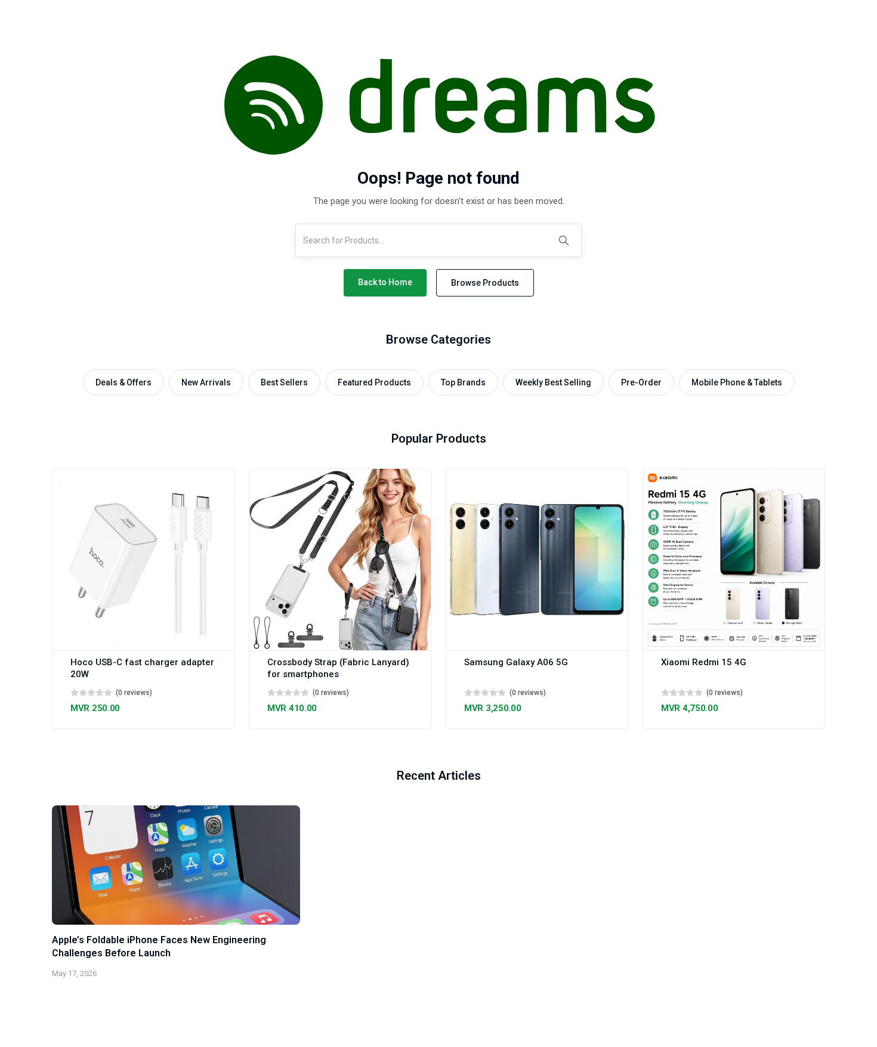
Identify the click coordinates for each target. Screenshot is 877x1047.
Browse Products (485, 283)
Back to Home (385, 282)
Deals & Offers (123, 382)
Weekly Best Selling (553, 382)
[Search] (564, 240)
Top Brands (463, 382)
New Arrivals (206, 382)
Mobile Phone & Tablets (736, 382)
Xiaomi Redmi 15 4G (703, 662)
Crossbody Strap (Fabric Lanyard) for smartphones (338, 668)
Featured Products (374, 382)
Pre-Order (641, 382)
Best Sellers (284, 382)
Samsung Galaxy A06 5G (516, 662)
